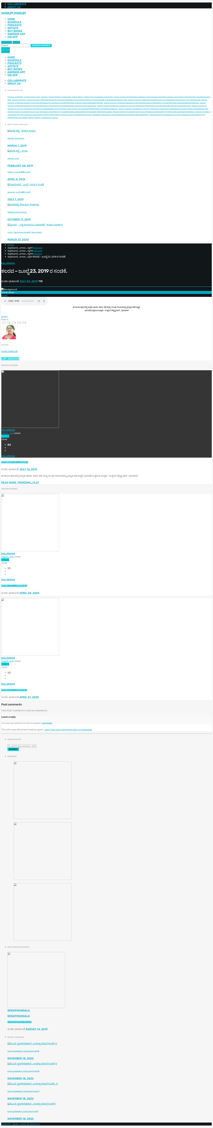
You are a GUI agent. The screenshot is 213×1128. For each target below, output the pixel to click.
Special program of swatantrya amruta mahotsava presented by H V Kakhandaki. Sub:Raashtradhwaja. (154, 112)
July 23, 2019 (28, 281)
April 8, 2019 (16, 179)
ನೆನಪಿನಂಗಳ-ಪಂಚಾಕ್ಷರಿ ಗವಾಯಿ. (19, 1022)
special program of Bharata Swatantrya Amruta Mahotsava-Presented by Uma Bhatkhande (164, 100)
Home (11, 19)
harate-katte (66, 97)
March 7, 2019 (17, 145)
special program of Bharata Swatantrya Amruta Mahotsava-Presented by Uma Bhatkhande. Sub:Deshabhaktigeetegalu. (152, 103)
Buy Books (14, 30)
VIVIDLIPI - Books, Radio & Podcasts (20, 1124)
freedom (44, 97)
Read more (20, 482)
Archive (10, 358)
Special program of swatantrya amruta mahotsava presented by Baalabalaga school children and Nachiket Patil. (164, 109)
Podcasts (14, 25)
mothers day (89, 97)
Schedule (14, 22)
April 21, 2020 (29, 697)
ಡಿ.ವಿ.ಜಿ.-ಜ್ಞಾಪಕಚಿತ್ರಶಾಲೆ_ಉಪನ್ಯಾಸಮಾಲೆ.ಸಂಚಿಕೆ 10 (23, 1071)
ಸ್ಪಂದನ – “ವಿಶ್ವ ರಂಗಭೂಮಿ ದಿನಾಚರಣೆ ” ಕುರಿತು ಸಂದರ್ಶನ (24, 232)
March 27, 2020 (18, 239)
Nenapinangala (18, 1010)
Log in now (47, 723)
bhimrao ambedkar (15, 97)
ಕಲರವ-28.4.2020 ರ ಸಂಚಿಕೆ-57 (14, 586)
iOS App (12, 36)
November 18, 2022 (20, 1058)
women (55, 118)
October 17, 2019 (19, 219)
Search (41, 45)
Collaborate (16, 3)
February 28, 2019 (20, 165)
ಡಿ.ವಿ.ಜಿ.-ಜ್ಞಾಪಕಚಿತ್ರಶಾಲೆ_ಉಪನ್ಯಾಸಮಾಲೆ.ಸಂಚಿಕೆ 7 (22, 1111)
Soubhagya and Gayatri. (103, 97)
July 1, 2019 (15, 199)
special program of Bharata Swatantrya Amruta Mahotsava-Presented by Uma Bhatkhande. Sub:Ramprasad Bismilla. (144, 106)
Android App (16, 33)
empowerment (30, 97)
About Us (14, 6)
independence (77, 97)
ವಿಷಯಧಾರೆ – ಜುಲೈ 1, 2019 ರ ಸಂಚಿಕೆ (18, 192)
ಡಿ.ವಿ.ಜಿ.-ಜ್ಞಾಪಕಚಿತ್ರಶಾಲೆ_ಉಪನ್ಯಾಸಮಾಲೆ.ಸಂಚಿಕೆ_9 (23, 1091)
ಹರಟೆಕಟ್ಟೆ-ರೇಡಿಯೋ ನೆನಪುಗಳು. (17, 212)
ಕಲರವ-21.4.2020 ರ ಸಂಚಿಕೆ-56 (14, 690)
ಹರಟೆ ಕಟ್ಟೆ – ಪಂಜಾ (13, 158)
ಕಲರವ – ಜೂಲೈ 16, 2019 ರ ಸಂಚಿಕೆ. (14, 462)
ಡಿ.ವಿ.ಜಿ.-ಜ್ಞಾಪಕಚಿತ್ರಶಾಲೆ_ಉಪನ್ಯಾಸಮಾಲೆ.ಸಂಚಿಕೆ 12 (23, 1051)
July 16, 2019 (28, 469)
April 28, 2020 (29, 592)
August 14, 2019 (37, 1029)
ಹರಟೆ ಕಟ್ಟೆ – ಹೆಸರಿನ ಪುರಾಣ (15, 138)
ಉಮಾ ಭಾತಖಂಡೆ (9, 351)
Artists (13, 27)
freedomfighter (54, 97)
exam (38, 97)
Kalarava (37, 247)
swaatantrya (46, 118)
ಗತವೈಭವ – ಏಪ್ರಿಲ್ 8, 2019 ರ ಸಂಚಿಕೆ (18, 172)
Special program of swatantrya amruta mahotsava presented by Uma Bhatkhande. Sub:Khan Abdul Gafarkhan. (104, 115)
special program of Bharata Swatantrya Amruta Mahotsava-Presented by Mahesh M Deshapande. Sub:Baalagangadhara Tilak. (77, 100)
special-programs (19, 100)
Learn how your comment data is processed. (68, 729)
